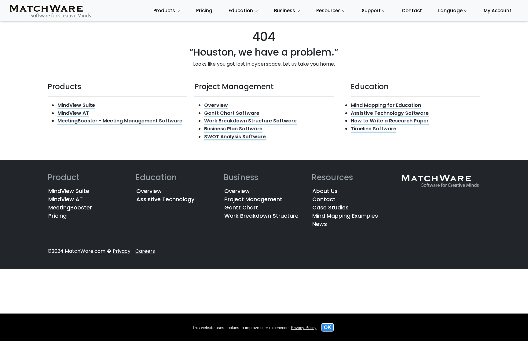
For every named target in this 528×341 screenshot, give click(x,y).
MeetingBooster (70, 207)
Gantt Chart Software (231, 113)
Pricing (57, 215)
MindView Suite (76, 105)
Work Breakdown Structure (261, 215)
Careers (145, 251)
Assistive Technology (165, 199)
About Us (325, 191)
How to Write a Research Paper (390, 120)
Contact (324, 199)
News (319, 224)
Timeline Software (373, 128)
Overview (216, 105)
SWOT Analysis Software (235, 136)
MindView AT (73, 113)
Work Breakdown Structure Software (250, 120)
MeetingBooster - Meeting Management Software (119, 120)
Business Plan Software (233, 128)
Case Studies (330, 207)
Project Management (253, 199)
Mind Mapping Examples (345, 215)
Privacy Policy (304, 327)
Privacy (121, 251)
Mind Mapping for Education (386, 105)
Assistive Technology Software (390, 113)
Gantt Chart (241, 207)
